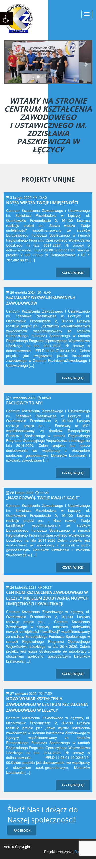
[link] (6, 18)
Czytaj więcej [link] (73, 272)
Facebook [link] (22, 830)
